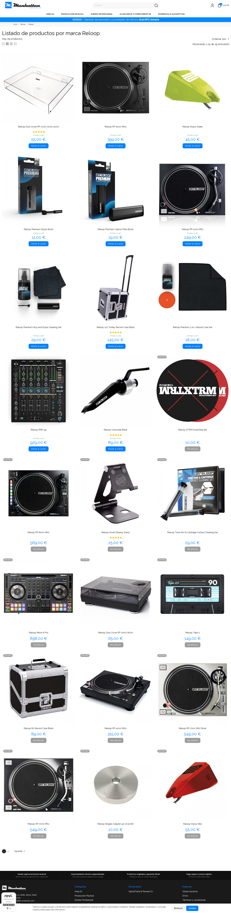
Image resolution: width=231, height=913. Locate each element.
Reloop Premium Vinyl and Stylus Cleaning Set (38, 327)
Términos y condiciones (194, 900)
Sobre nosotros (190, 891)
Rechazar (178, 908)
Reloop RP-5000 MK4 (115, 126)
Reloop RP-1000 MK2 (192, 229)
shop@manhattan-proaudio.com (20, 901)
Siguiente (19, 851)
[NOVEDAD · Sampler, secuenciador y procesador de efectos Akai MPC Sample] (115, 19)
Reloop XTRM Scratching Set (192, 430)
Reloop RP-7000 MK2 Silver (192, 728)
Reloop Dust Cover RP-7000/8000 (115, 632)
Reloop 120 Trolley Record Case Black (115, 327)
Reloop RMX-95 (39, 430)
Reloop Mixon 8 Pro (38, 632)
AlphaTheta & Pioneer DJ (141, 891)
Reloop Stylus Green (192, 126)
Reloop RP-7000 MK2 (38, 824)
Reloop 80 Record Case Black (38, 728)
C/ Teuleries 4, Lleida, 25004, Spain (21, 895)
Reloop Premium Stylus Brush (38, 229)
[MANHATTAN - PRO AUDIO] (5, 5)
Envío (185, 895)
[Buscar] (156, 5)
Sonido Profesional (102, 14)
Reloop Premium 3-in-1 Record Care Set (192, 327)
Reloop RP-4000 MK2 (115, 728)
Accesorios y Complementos (135, 14)
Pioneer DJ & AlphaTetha (171, 14)
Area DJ (50, 14)
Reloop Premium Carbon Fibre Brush (116, 229)
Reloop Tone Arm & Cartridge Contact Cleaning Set (192, 532)
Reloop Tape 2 (192, 632)
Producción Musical (72, 14)
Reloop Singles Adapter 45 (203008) (115, 824)
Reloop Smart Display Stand (115, 532)
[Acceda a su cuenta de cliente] (211, 5)
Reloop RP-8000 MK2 (38, 532)
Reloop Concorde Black (115, 430)
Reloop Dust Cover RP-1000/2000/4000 (38, 126)
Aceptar (192, 908)
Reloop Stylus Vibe (192, 824)
